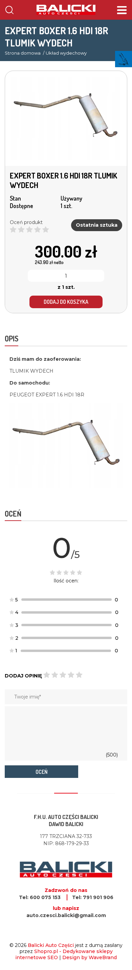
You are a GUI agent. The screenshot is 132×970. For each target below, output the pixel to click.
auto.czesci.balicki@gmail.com (66, 915)
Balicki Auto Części (51, 945)
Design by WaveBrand (89, 957)
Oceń (41, 771)
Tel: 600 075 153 (40, 897)
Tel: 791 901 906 (92, 897)
